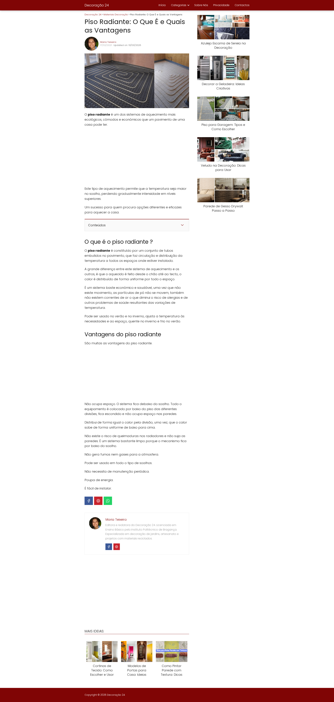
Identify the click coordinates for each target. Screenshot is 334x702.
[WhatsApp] (108, 501)
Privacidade (221, 5)
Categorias (178, 5)
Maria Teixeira (108, 42)
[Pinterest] (98, 501)
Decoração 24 (97, 5)
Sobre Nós (201, 5)
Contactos (242, 5)
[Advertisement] (137, 157)
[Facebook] (89, 501)
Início (162, 5)
